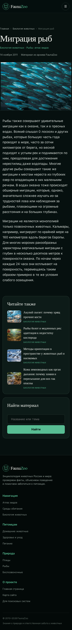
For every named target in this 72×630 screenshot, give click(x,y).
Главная (4, 28)
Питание (8, 543)
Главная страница (13, 588)
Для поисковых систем (16, 601)
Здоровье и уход (13, 537)
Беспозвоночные (13, 572)
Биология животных (24, 28)
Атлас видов (10, 502)
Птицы (6, 560)
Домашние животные (15, 531)
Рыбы (6, 566)
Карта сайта (9, 594)
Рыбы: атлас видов (37, 47)
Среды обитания (12, 508)
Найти (36, 429)
